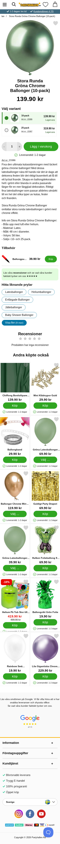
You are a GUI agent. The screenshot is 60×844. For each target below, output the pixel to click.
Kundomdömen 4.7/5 (44, 11)
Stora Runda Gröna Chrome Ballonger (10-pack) (31, 16)
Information (10, 742)
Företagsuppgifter (15, 753)
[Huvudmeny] (4, 4)
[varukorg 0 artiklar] (55, 4)
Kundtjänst (10, 763)
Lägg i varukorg (41, 146)
